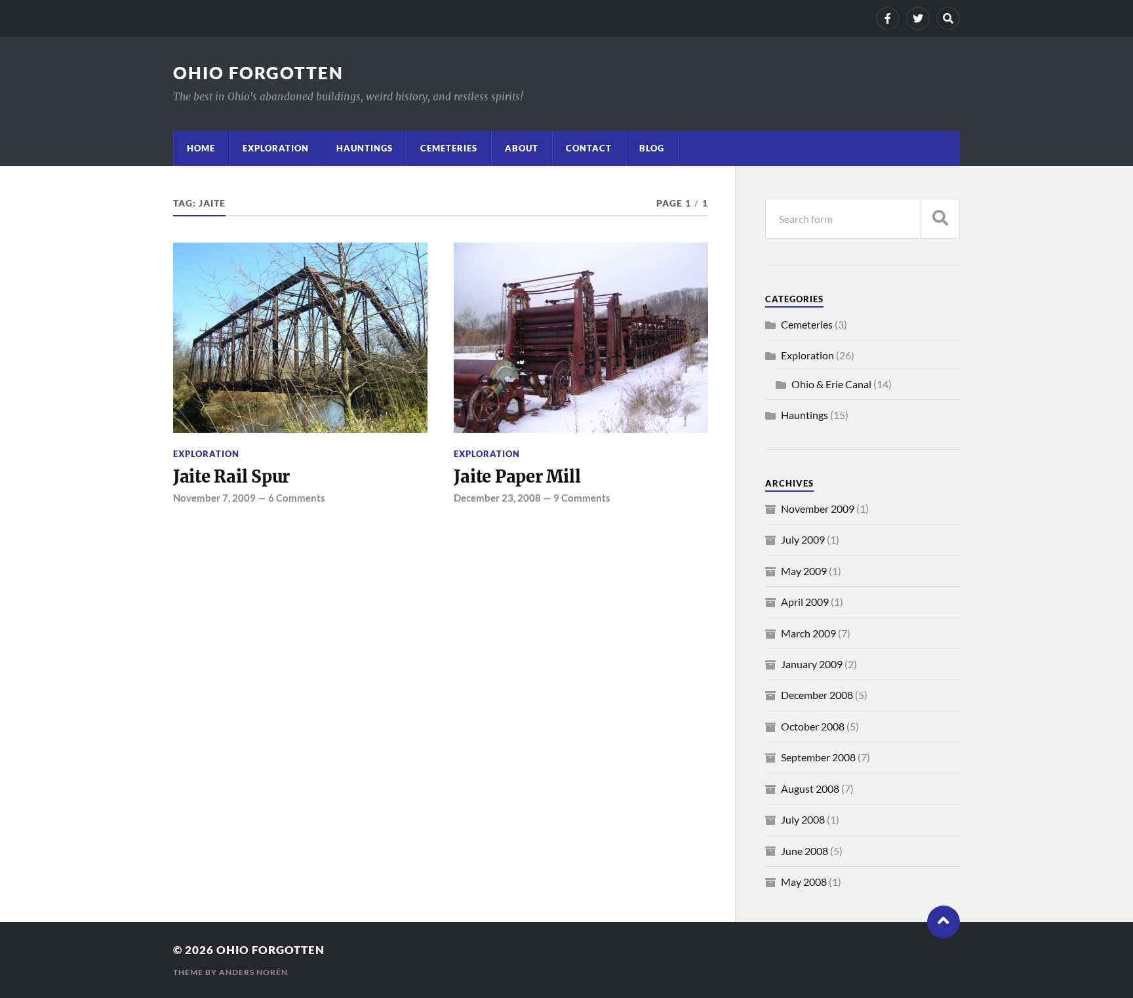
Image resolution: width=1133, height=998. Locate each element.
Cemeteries (448, 148)
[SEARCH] (940, 219)
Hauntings (364, 148)
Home (201, 148)
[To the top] (943, 922)
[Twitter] (918, 18)
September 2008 (818, 757)
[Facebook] (888, 18)
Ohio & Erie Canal (831, 384)
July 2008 (803, 819)
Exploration (276, 148)
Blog (651, 148)
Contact (589, 148)
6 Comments (296, 498)
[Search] (948, 18)
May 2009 (804, 571)
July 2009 (803, 539)
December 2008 (817, 695)
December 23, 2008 (497, 498)
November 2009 (817, 508)
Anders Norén (253, 972)
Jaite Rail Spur (231, 476)
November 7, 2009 (214, 498)
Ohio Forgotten (258, 73)
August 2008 (810, 788)
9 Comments (581, 498)
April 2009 (805, 601)
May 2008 (804, 881)
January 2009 (812, 664)
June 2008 (804, 851)
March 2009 (808, 633)
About (521, 148)
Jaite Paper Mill (517, 476)
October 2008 (813, 726)
